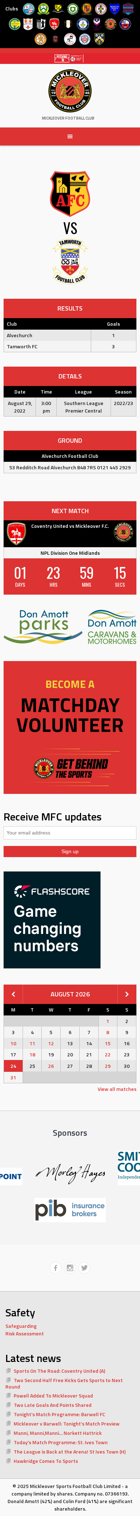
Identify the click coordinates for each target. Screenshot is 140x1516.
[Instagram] (70, 1267)
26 (51, 1066)
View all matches (117, 1089)
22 (108, 1054)
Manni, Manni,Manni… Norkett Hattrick (58, 1433)
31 (13, 1077)
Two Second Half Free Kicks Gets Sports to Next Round (64, 1383)
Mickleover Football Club (68, 118)
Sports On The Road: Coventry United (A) (59, 1371)
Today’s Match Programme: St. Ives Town (61, 1442)
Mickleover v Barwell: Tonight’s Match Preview (67, 1423)
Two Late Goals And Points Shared (53, 1405)
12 (51, 1043)
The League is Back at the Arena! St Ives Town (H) (70, 1451)
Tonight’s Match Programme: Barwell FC (59, 1414)
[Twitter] (84, 1267)
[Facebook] (55, 1267)
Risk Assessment (24, 1333)
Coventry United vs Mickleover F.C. (70, 526)
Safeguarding (21, 1326)
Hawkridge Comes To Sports (46, 1461)
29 (108, 1066)
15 (108, 1043)
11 (32, 1043)
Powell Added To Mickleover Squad (53, 1395)
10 (13, 1043)
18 (32, 1054)
